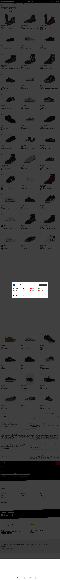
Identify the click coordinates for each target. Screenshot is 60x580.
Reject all (30, 577)
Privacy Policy (57, 563)
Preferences (42, 577)
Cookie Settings (39, 563)
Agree (18, 577)
